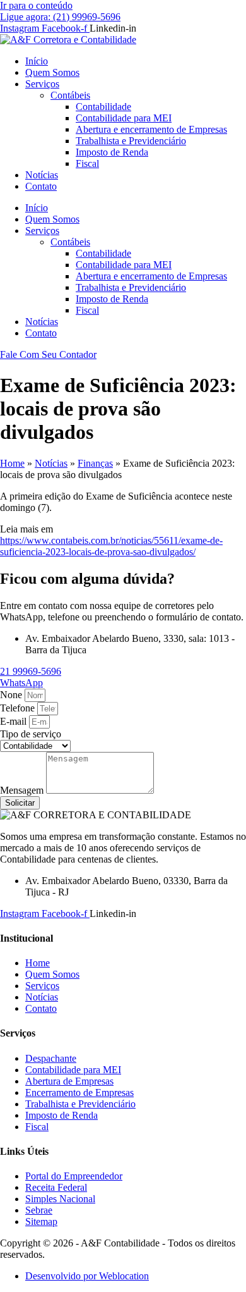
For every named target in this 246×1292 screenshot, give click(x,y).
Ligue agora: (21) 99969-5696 (60, 16)
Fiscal (87, 163)
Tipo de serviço (30, 734)
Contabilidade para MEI (124, 118)
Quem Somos (52, 72)
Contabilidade (103, 106)
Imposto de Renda (112, 152)
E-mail (14, 721)
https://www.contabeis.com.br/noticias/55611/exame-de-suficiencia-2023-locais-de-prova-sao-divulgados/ (111, 546)
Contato (41, 186)
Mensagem (23, 790)
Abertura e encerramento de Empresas (151, 129)
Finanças (95, 463)
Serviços (42, 83)
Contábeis (70, 95)
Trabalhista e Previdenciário (131, 140)
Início (36, 61)
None (12, 694)
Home (12, 463)
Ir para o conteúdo (36, 5)
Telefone (18, 708)
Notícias (41, 174)
